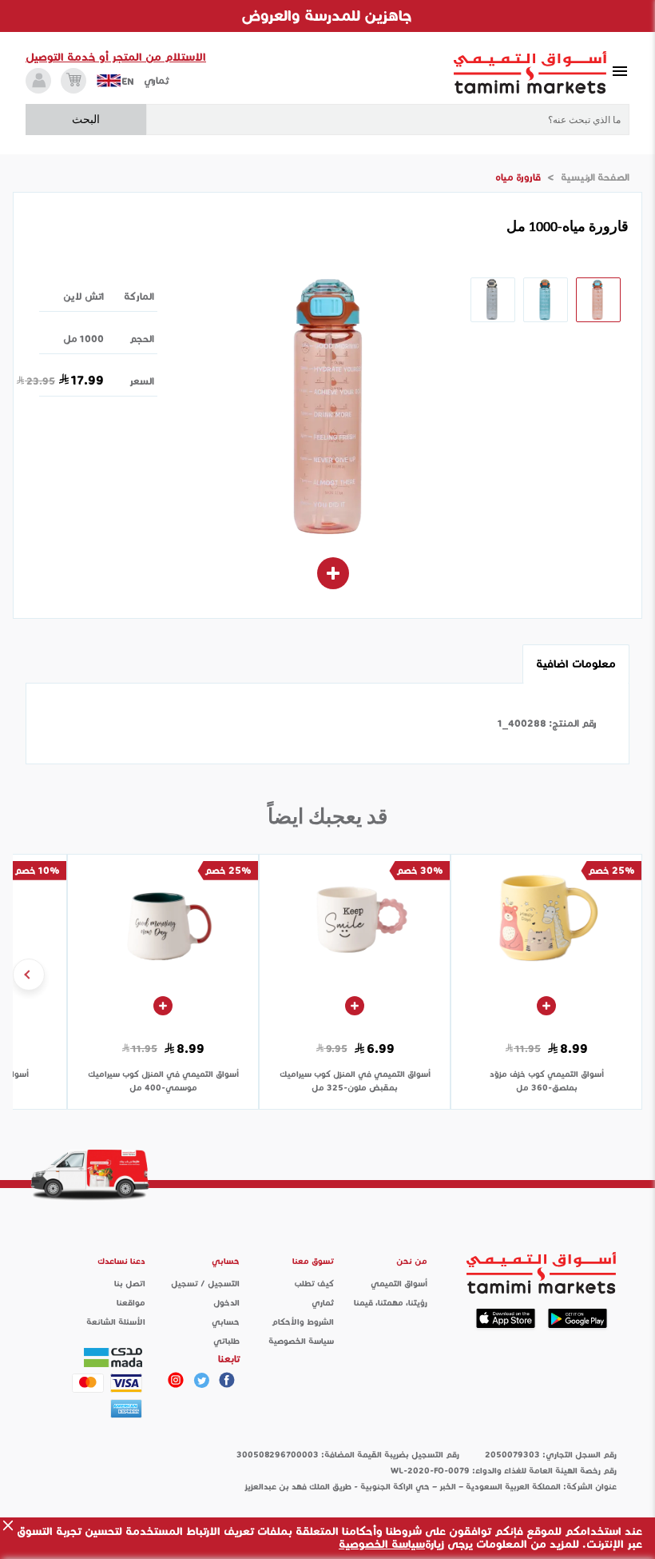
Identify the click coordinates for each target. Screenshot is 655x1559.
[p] (176, 1380)
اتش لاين (83, 296)
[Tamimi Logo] (530, 72)
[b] (201, 1380)
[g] (227, 1380)
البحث (86, 119)
